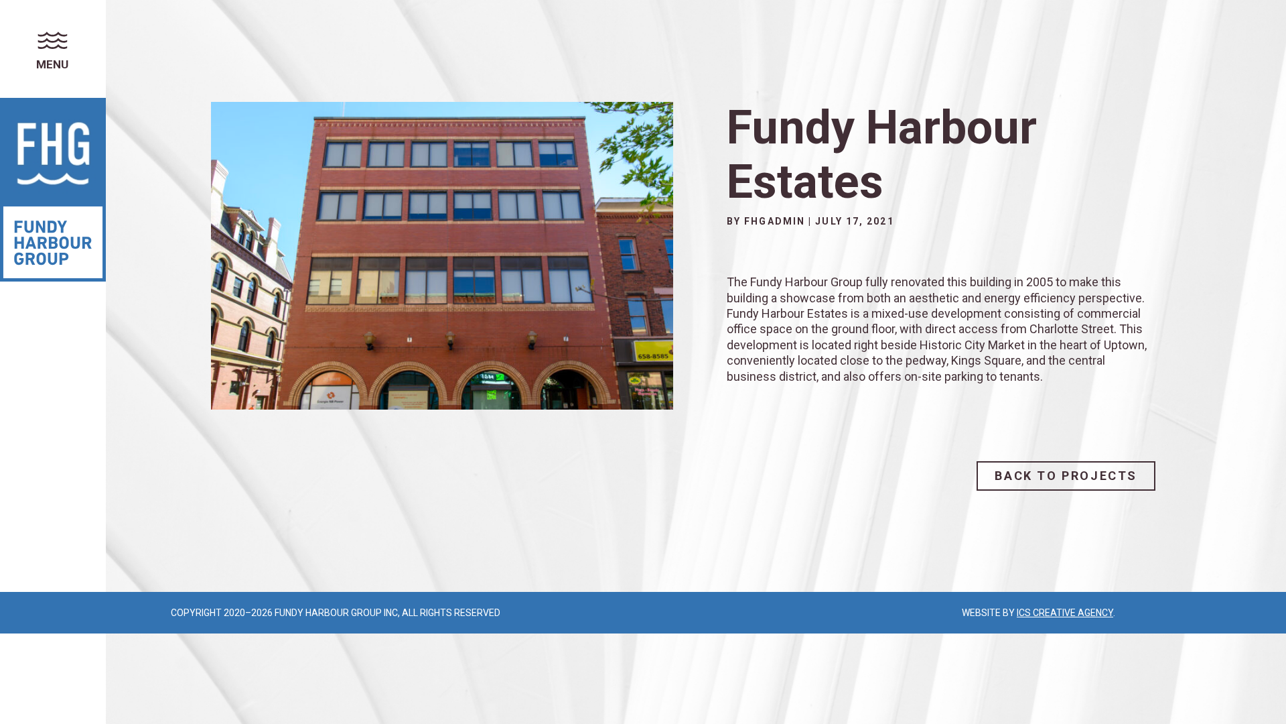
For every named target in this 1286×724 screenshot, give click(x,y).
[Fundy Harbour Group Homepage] (53, 151)
